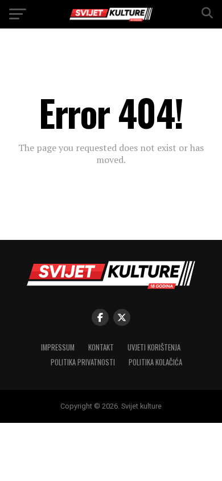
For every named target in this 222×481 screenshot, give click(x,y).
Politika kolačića (155, 362)
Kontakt (101, 347)
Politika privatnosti (83, 362)
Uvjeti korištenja (154, 347)
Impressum (58, 347)
